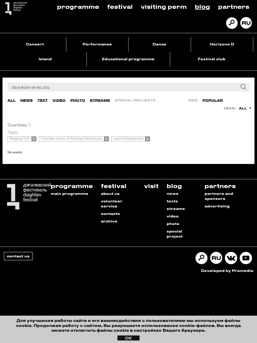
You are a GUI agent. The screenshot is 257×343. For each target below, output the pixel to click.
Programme (78, 6)
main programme (69, 193)
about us (110, 193)
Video (59, 100)
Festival (120, 6)
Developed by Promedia (227, 270)
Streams (100, 100)
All (12, 100)
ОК (128, 338)
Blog (202, 6)
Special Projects (135, 100)
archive (109, 221)
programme (72, 185)
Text (42, 100)
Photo (77, 100)
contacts (110, 213)
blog (174, 185)
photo (173, 223)
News (26, 100)
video (173, 216)
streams (176, 208)
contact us (18, 256)
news (172, 193)
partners (220, 185)
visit (151, 185)
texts (172, 201)
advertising (217, 206)
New (193, 100)
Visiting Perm (164, 6)
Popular (213, 100)
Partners (233, 6)
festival (113, 185)
